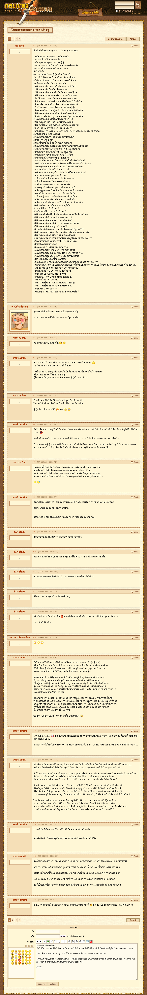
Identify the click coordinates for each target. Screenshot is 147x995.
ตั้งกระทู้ (133, 39)
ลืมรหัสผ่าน (136, 13)
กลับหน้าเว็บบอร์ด (115, 39)
